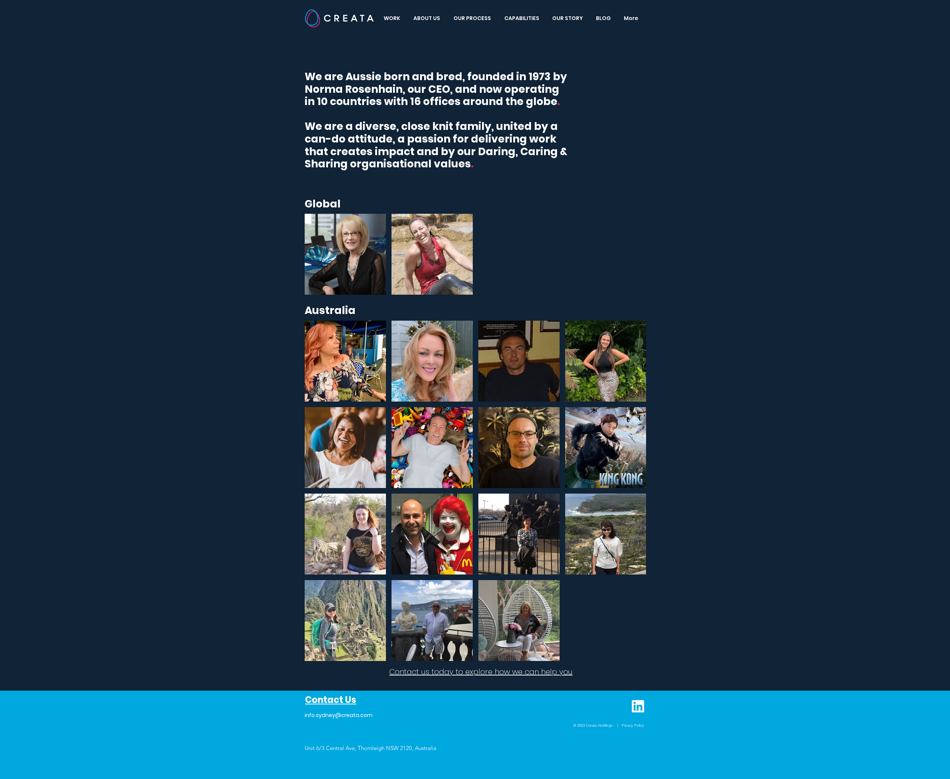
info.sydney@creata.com (339, 715)
